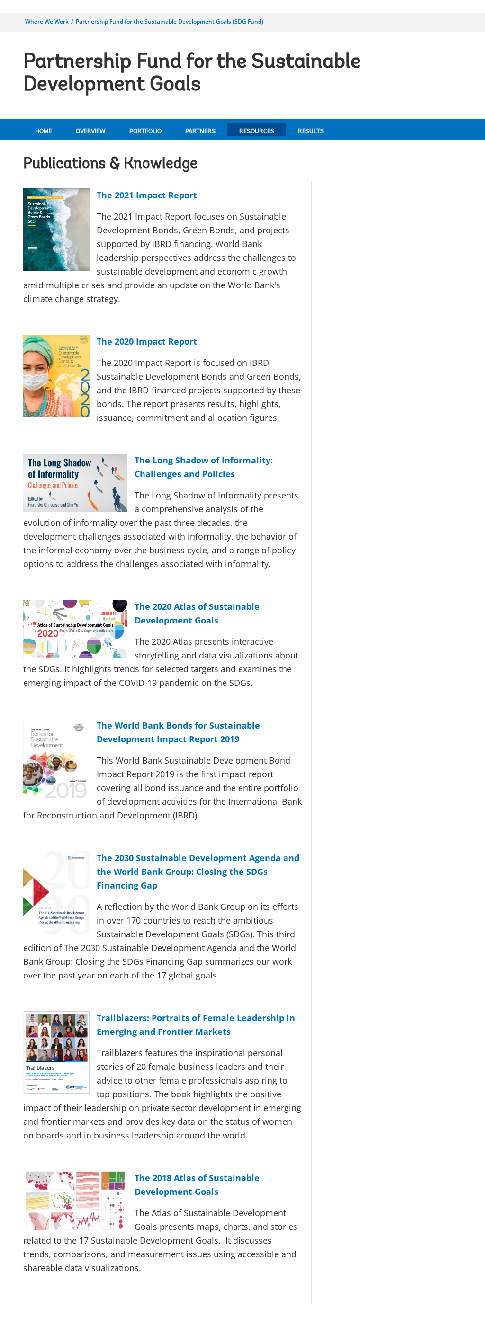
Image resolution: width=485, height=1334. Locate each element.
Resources (256, 131)
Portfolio (145, 131)
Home (43, 131)
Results (311, 131)
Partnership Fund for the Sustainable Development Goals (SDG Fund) (169, 22)
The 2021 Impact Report (147, 195)
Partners (200, 131)
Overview (91, 131)
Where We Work (47, 22)
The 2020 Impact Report (147, 341)
